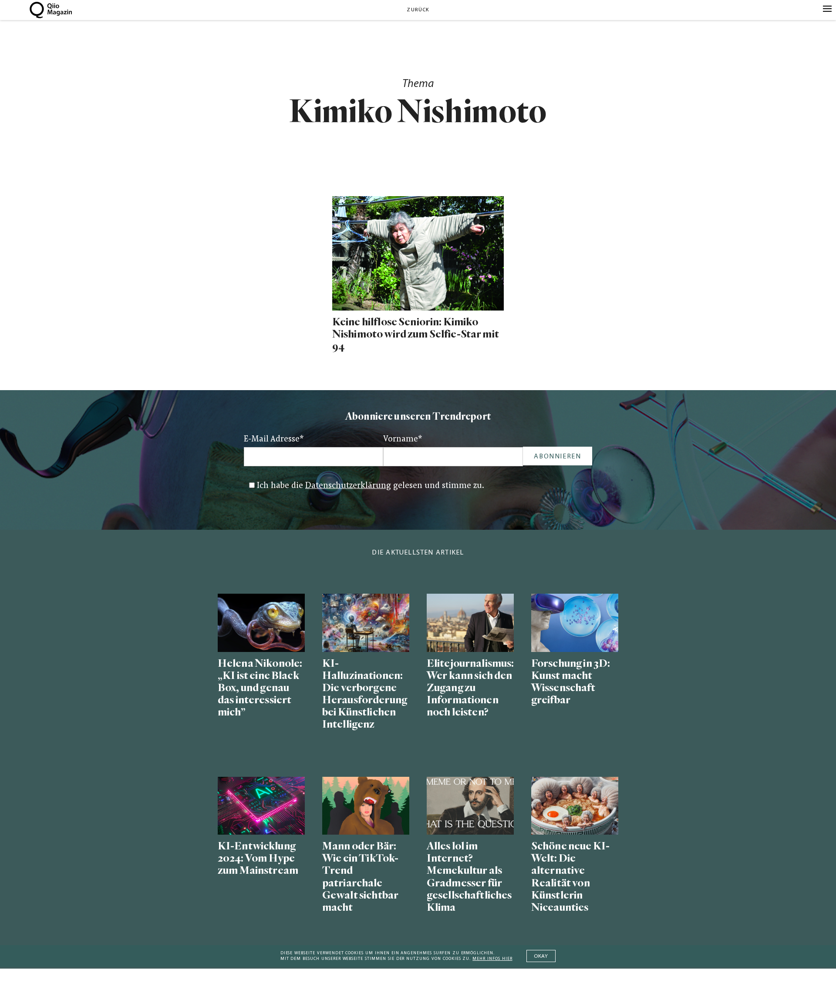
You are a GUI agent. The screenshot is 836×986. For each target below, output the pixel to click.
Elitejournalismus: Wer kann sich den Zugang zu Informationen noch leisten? (470, 688)
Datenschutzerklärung (348, 486)
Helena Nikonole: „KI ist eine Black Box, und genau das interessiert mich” (260, 688)
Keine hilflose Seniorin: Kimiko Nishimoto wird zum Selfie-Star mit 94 (415, 334)
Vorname (402, 439)
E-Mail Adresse (274, 439)
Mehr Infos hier (492, 958)
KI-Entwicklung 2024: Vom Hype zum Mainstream (258, 858)
